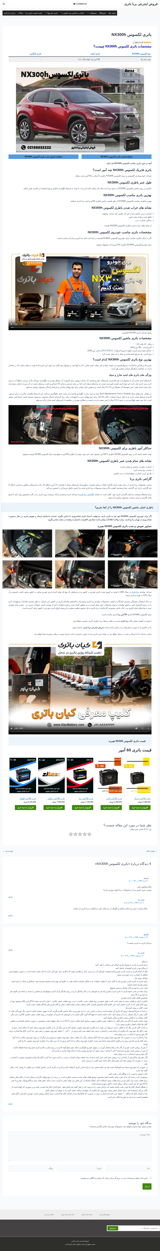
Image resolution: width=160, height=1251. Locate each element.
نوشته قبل (151, 851)
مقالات (20, 13)
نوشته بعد (8, 851)
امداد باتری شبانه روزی (67, 1214)
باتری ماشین (75, 1241)
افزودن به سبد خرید (140, 807)
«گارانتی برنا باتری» (86, 494)
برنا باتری (135, 592)
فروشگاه (102, 13)
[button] (3, 4)
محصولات (93, 13)
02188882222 (81, 4)
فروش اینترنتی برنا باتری (141, 4)
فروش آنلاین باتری (104, 1214)
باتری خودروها (52, 13)
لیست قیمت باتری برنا (34, 13)
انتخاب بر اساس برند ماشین (73, 13)
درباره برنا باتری (10, 13)
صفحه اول (112, 13)
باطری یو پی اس (49, 1214)
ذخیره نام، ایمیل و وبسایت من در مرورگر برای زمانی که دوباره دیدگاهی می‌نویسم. (114, 1178)
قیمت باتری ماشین (87, 1214)
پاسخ (10, 897)
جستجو (113, 1228)
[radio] (89, 834)
